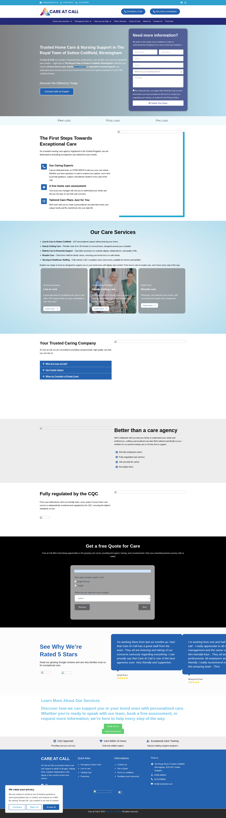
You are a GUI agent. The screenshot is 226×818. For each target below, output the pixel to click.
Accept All (51, 807)
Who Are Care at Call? (56, 364)
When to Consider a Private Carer (62, 376)
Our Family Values (55, 370)
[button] (76, 364)
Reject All (34, 807)
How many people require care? (89, 577)
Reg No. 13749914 (114, 811)
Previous (82, 607)
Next (144, 607)
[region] (34, 799)
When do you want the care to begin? (92, 592)
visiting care (80, 67)
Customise (17, 807)
